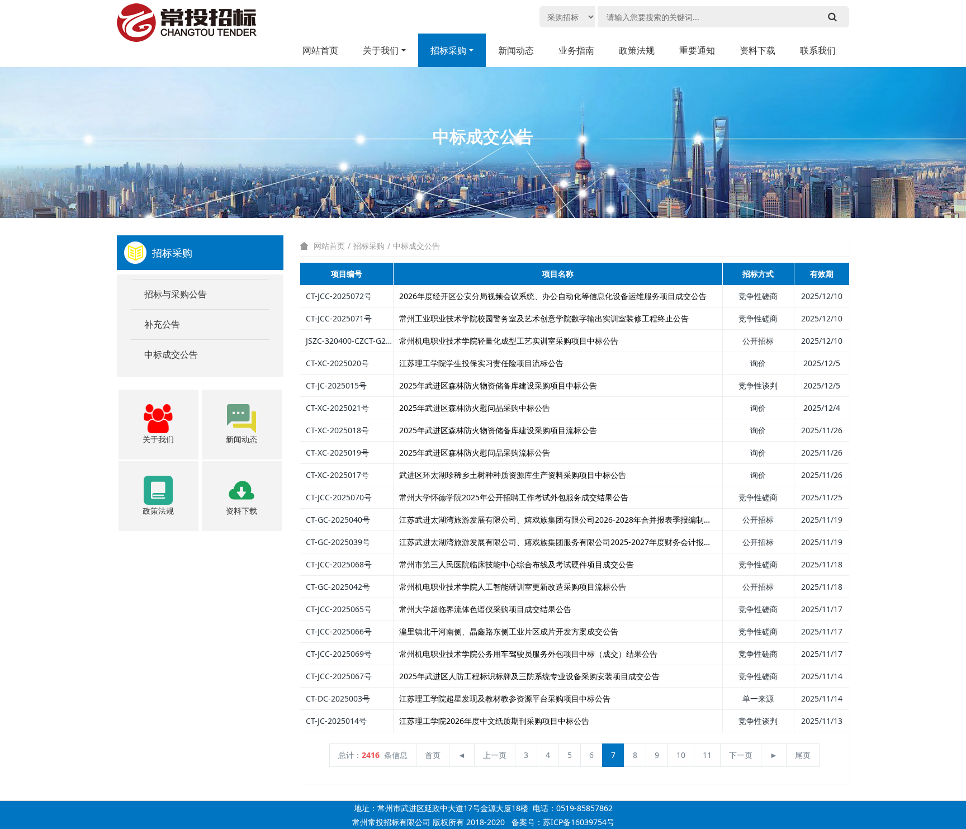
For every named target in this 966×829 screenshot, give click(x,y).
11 (707, 755)
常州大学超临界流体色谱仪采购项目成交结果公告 (485, 609)
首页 (433, 755)
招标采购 (448, 50)
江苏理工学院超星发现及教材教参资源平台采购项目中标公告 (504, 698)
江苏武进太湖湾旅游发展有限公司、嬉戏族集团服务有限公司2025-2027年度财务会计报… (554, 542)
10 (680, 755)
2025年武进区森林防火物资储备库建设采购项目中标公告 (498, 385)
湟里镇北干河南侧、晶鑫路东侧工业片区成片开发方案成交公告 (508, 631)
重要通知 (697, 50)
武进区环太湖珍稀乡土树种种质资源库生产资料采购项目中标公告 (512, 475)
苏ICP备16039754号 (578, 822)
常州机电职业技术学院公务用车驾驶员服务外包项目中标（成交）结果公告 (528, 653)
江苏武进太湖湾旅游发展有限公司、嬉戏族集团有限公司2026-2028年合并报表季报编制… (554, 519)
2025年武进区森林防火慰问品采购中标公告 (474, 407)
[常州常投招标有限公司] (187, 27)
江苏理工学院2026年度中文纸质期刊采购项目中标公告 (494, 721)
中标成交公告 (416, 245)
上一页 (494, 755)
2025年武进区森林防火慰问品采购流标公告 (474, 452)
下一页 (740, 755)
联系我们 (818, 50)
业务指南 (576, 50)
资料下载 (757, 50)
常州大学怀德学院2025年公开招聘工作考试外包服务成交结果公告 (513, 497)
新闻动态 (516, 50)
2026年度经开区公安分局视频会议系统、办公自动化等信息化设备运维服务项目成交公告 (553, 296)
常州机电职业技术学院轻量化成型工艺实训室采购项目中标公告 (508, 340)
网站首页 (320, 50)
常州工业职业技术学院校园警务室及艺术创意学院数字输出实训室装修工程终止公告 (544, 318)
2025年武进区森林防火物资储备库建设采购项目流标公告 (498, 430)
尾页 (803, 755)
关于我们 (381, 50)
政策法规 (637, 50)
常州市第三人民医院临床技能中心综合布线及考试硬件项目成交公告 (516, 564)
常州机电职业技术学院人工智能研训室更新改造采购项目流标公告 (512, 586)
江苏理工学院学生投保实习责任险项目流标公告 (481, 363)
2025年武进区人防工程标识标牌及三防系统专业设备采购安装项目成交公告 (529, 676)
